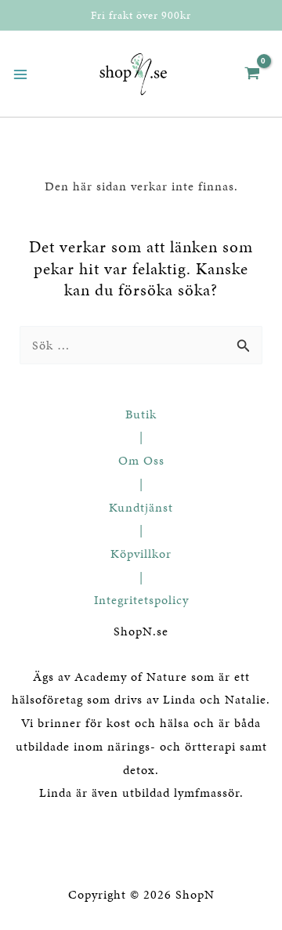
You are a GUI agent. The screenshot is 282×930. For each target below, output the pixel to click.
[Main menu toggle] (20, 74)
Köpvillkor (141, 554)
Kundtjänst (141, 507)
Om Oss (141, 460)
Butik (141, 414)
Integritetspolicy (141, 600)
